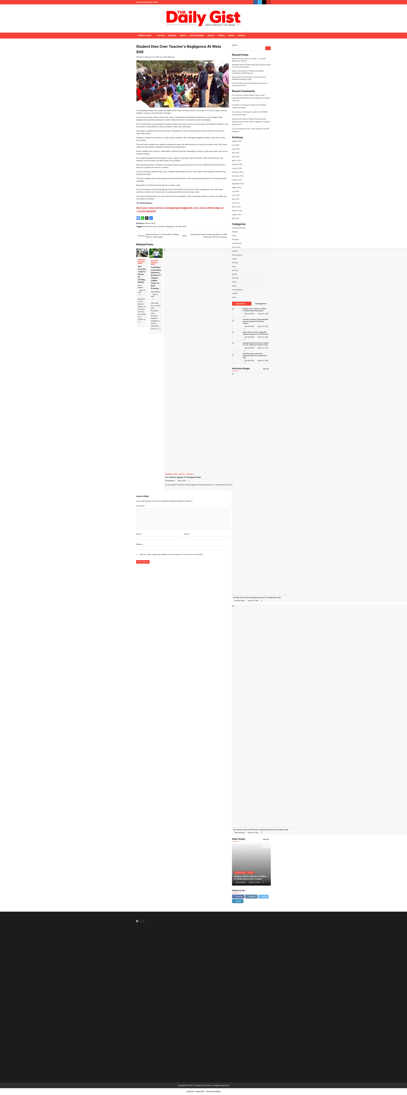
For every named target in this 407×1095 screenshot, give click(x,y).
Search (235, 45)
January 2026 (237, 168)
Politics (161, 35)
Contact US (190, 1091)
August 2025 (236, 187)
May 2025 (235, 199)
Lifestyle (235, 262)
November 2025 (238, 176)
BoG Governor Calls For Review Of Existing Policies (142, 274)
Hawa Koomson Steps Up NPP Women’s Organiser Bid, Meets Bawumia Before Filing (260, 829)
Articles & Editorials (238, 228)
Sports (182, 35)
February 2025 (237, 210)
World (231, 35)
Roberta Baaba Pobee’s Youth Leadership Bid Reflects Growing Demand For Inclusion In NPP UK (251, 97)
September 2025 (238, 184)
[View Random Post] (265, 35)
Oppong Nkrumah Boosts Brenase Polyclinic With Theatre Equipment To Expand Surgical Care (251, 121)
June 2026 (236, 149)
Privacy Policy (200, 1091)
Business (172, 35)
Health (211, 35)
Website (139, 544)
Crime (234, 236)
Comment (140, 506)
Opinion (221, 35)
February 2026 (237, 164)
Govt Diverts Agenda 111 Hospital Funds (183, 477)
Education (235, 239)
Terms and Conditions (213, 1091)
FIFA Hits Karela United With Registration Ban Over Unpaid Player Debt (255, 355)
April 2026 (235, 156)
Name (139, 534)
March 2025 (236, 207)
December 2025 (237, 172)
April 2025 (235, 203)
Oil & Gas (235, 270)
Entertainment (197, 35)
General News (144, 35)
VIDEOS (235, 293)
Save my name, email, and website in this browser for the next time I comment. (171, 554)
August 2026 (236, 141)
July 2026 (235, 145)
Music (234, 266)
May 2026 (235, 153)
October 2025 (237, 180)
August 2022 (236, 214)
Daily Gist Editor (249, 313)
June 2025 (236, 195)
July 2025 (235, 191)
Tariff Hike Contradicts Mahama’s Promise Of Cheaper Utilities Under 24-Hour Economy (156, 277)
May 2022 (235, 218)
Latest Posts (240, 304)
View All (266, 369)
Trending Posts (260, 304)
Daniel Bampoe (168, 57)
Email (187, 534)
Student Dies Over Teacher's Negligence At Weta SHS (164, 226)
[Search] (269, 35)
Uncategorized (237, 290)
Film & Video (236, 247)
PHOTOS (241, 35)
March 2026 (236, 160)
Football (234, 251)
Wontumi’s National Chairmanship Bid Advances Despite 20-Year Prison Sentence (255, 321)
